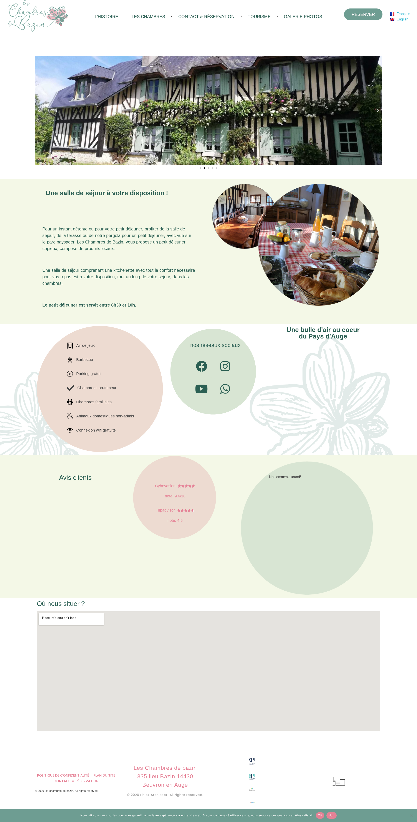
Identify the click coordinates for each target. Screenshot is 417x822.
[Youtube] (201, 389)
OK (320, 815)
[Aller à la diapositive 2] (204, 168)
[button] (39, 110)
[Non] (411, 815)
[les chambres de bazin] (51, 16)
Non (331, 815)
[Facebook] (201, 366)
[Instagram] (225, 366)
